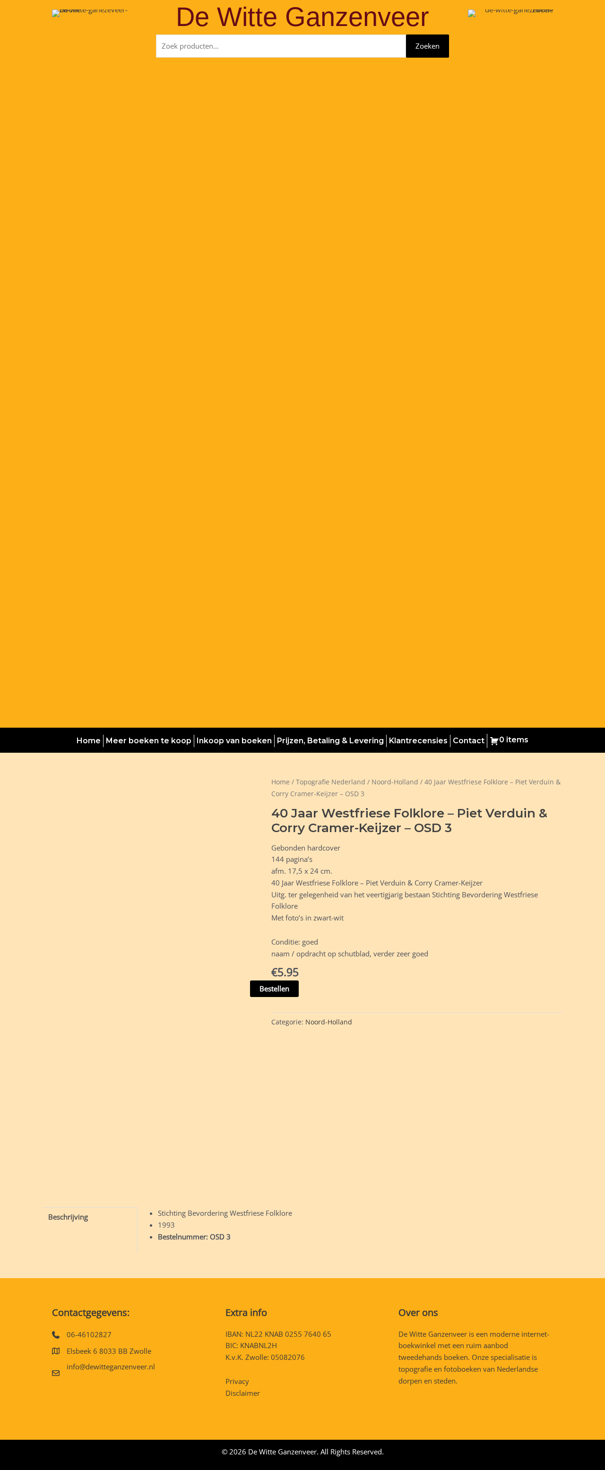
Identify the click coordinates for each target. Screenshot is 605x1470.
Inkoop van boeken (234, 740)
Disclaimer (242, 1393)
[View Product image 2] (119, 1149)
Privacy (237, 1381)
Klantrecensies (418, 740)
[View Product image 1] (66, 1149)
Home (89, 740)
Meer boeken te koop (148, 740)
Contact (468, 740)
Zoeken (427, 46)
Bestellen (274, 988)
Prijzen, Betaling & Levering (330, 740)
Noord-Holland (395, 781)
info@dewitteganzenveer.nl (111, 1366)
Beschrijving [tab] (68, 1216)
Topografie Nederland (330, 781)
